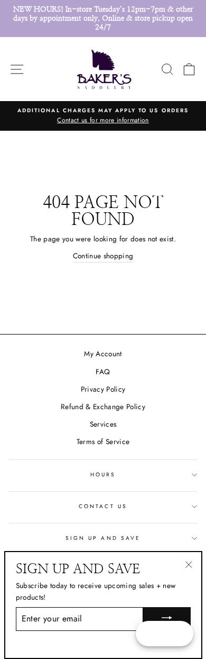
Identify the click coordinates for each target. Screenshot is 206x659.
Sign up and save (103, 538)
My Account (102, 353)
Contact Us (103, 506)
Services (103, 424)
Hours (103, 475)
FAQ (103, 371)
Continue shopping (103, 255)
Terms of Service (103, 441)
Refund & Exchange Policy (103, 406)
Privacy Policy (103, 389)
